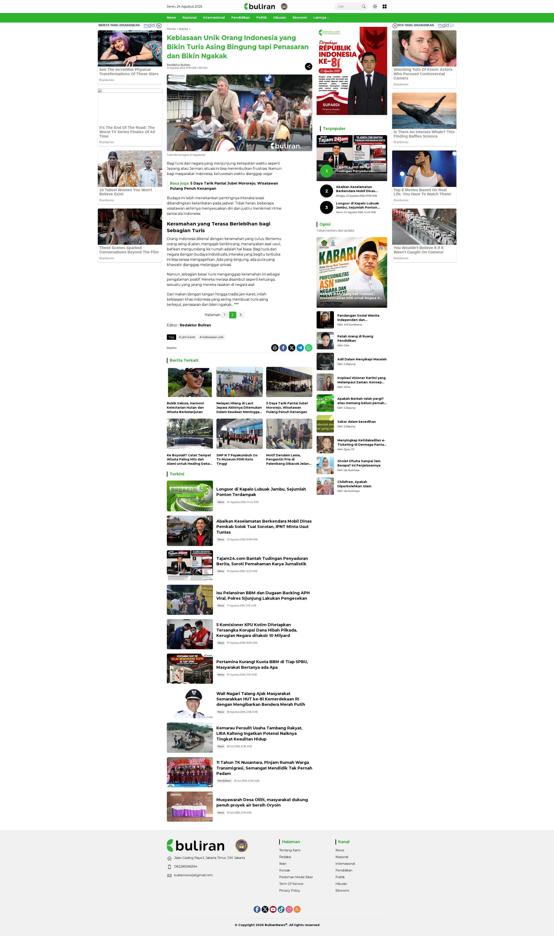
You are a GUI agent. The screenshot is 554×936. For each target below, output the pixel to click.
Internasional (345, 864)
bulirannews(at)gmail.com (193, 875)
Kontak (284, 870)
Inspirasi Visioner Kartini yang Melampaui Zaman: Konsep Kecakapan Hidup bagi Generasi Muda (361, 380)
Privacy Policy (289, 890)
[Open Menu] (384, 6)
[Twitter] (291, 347)
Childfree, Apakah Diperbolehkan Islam (354, 484)
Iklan (282, 864)
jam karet (188, 337)
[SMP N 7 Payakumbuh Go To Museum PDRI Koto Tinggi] (239, 435)
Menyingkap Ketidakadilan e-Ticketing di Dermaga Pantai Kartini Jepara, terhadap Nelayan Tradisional (361, 443)
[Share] (308, 66)
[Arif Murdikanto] (325, 320)
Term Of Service (291, 884)
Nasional (341, 857)
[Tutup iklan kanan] (395, 26)
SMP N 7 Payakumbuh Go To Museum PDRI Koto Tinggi (237, 459)
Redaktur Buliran (178, 64)
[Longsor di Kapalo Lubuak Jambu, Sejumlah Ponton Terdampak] (190, 496)
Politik (340, 877)
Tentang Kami (289, 850)
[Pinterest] (273, 909)
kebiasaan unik (213, 337)
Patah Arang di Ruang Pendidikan (355, 339)
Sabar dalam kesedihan (356, 422)
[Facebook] (283, 347)
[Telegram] (300, 347)
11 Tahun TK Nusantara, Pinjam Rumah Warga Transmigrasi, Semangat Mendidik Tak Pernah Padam (264, 768)
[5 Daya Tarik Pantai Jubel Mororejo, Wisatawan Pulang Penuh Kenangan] (289, 383)
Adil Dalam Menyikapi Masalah (362, 359)
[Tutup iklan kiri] (159, 26)
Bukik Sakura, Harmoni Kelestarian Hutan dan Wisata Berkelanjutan (185, 407)
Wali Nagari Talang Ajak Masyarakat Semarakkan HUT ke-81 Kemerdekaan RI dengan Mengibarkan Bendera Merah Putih (260, 699)
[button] (363, 6)
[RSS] (297, 909)
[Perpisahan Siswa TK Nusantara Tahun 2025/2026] (190, 772)
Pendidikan (224, 780)
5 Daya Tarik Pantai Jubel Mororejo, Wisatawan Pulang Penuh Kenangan (287, 407)
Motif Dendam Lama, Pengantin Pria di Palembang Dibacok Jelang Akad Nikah (288, 459)
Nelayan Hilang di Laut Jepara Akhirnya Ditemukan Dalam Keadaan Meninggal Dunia (239, 407)
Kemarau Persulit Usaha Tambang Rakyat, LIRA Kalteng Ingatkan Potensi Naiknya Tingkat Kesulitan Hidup (259, 733)
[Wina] (325, 382)
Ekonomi (342, 890)
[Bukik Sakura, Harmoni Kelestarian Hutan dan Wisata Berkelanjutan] (190, 383)
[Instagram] (289, 909)
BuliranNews (275, 925)
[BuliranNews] (266, 6)
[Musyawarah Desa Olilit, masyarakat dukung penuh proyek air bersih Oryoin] (190, 807)
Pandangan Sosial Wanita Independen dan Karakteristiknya (358, 318)
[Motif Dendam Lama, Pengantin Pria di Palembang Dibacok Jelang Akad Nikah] (289, 435)
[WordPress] (281, 909)
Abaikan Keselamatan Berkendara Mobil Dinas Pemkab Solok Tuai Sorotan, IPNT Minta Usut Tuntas (264, 526)
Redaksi (285, 857)
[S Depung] (325, 361)
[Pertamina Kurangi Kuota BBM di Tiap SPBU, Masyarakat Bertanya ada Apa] (190, 669)
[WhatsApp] (308, 347)
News (220, 502)
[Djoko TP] (325, 444)
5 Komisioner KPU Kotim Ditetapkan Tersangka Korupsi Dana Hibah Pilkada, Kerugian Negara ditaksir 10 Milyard (256, 630)
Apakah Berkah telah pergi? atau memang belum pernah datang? (360, 401)
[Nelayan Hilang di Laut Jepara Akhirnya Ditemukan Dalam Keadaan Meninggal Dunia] (239, 383)
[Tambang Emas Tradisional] (190, 737)
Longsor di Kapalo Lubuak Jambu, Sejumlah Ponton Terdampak (357, 205)
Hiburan (341, 884)
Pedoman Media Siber (296, 877)
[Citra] (325, 340)
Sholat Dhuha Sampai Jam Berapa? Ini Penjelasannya (358, 463)
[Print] (275, 347)
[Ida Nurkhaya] (325, 465)
